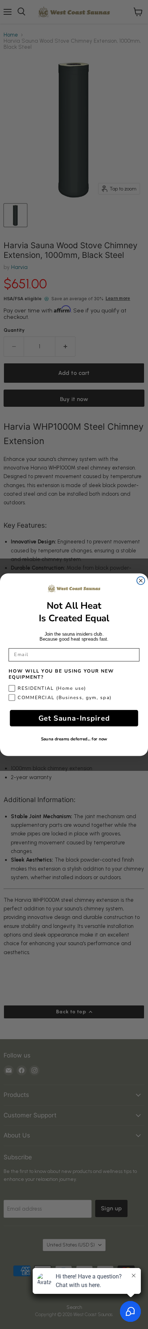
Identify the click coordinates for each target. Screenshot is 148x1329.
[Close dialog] (141, 580)
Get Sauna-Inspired (74, 718)
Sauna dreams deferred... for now (74, 739)
